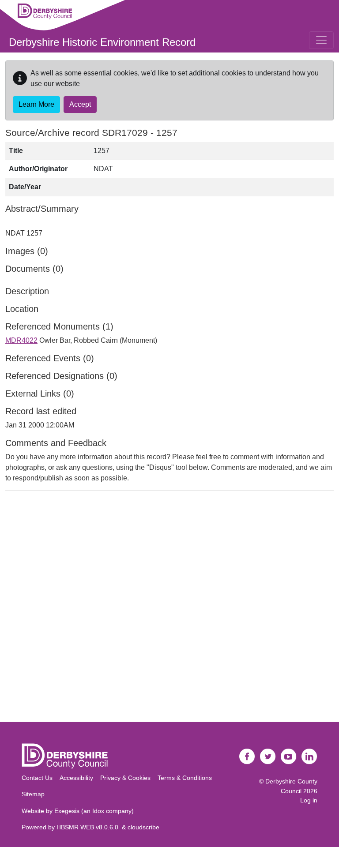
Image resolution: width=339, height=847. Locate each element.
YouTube (289, 757)
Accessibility (76, 777)
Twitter (268, 757)
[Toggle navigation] (321, 40)
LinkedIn (309, 757)
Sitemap (33, 794)
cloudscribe (143, 827)
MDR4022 (21, 340)
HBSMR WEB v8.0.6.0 (89, 827)
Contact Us (37, 777)
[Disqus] (169, 608)
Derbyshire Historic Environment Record (102, 42)
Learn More (36, 104)
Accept (80, 104)
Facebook (247, 757)
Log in (308, 800)
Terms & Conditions (185, 777)
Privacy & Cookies (125, 777)
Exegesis (66, 810)
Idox (98, 810)
